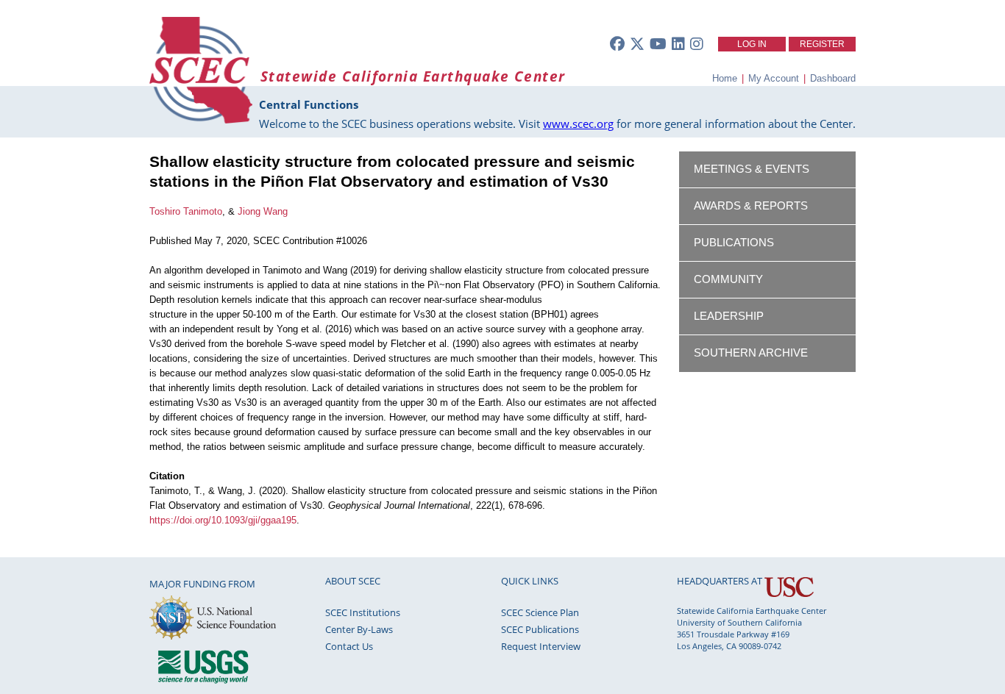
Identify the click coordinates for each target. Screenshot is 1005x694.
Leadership (729, 316)
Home (724, 78)
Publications (734, 242)
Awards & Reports (751, 206)
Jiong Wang (263, 211)
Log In (752, 44)
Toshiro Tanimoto (185, 211)
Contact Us (349, 646)
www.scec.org (578, 123)
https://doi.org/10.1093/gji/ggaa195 (222, 520)
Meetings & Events (751, 169)
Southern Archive (751, 353)
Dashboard (833, 78)
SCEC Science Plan (540, 612)
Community (728, 279)
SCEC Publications (540, 629)
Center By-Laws (359, 629)
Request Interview (540, 646)
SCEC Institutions (362, 612)
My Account (773, 78)
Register (822, 44)
